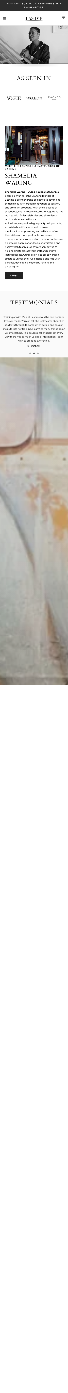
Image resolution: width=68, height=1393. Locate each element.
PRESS (14, 275)
